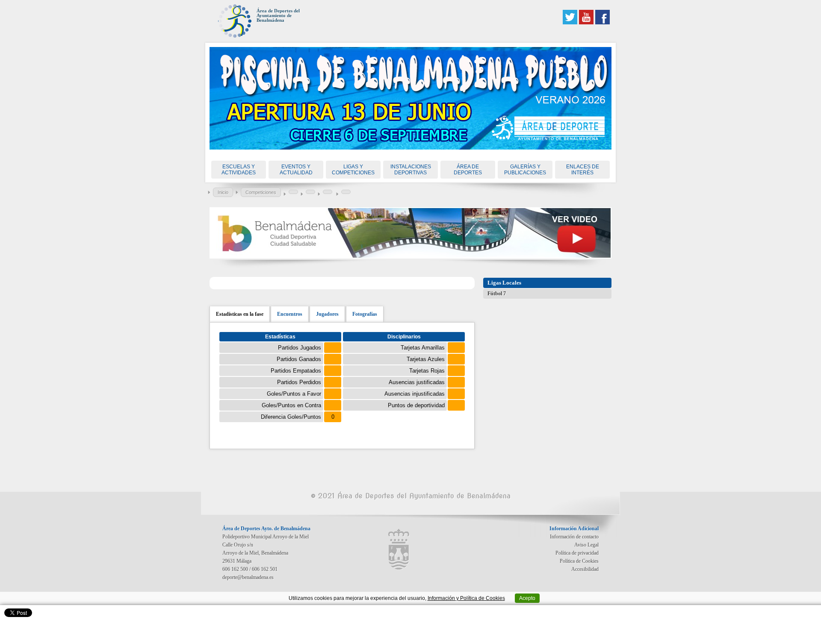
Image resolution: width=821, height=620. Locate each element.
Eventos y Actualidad (296, 170)
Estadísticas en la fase (239, 314)
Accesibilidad (585, 569)
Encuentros (289, 314)
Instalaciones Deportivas (410, 170)
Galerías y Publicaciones (525, 170)
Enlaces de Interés (582, 170)
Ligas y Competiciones (353, 170)
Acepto (527, 598)
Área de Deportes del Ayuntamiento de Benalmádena (278, 16)
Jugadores (327, 314)
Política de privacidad (577, 553)
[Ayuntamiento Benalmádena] (399, 549)
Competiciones (260, 192)
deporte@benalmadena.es (248, 577)
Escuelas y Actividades (238, 170)
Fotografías (364, 314)
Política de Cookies (579, 561)
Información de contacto (574, 537)
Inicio (223, 192)
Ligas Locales (504, 282)
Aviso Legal (586, 545)
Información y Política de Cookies (466, 598)
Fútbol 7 (496, 294)
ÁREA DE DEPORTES (468, 170)
